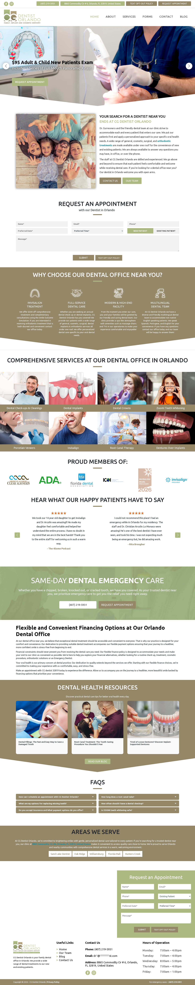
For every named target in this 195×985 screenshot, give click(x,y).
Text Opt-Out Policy (141, 3)
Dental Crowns (122, 408)
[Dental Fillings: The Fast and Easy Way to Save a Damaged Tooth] (42, 719)
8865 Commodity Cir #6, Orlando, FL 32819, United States (61, 844)
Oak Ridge (79, 854)
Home (94, 16)
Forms (148, 16)
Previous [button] (6, 66)
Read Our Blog (97, 761)
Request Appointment (174, 3)
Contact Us (110, 180)
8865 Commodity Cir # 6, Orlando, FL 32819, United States (92, 3)
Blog (184, 16)
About (111, 16)
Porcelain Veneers (24, 447)
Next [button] (189, 66)
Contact (166, 16)
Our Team (132, 180)
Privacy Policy (53, 982)
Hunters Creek (132, 854)
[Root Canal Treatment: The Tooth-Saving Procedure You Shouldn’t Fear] (97, 719)
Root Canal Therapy (122, 447)
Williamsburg (96, 854)
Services (129, 16)
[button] (17, 535)
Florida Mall (114, 854)
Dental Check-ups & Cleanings (24, 408)
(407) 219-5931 (47, 3)
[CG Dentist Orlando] (22, 17)
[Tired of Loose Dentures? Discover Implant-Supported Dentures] (153, 719)
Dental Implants (73, 408)
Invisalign (73, 447)
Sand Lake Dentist (60, 854)
